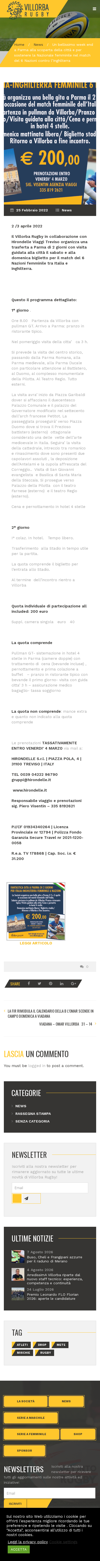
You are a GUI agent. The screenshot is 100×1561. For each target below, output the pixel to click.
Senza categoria (32, 1121)
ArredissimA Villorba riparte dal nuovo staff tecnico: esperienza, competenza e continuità (55, 1279)
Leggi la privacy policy (28, 1542)
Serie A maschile (31, 1418)
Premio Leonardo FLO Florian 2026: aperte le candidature (52, 1296)
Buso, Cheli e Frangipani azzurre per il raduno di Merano (54, 1259)
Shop (78, 1434)
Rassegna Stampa (33, 1114)
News (38, 44)
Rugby (45, 1352)
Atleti (22, 1345)
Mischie (23, 1352)
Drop (42, 1345)
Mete (61, 1345)
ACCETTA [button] (19, 1549)
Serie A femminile (31, 1434)
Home (19, 44)
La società (25, 1401)
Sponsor (24, 1450)
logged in (36, 1065)
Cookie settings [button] (63, 1542)
